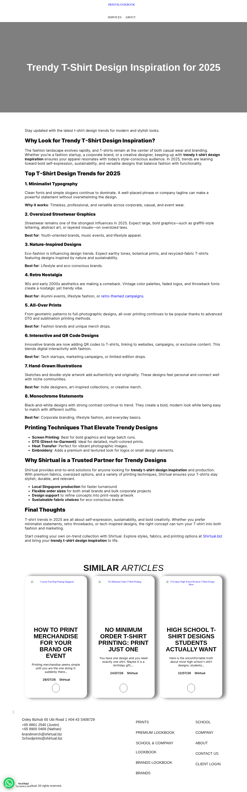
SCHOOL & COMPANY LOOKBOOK (154, 747)
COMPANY (204, 733)
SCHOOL (203, 722)
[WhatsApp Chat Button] (9, 783)
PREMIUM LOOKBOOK (155, 733)
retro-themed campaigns (122, 296)
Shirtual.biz (212, 536)
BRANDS (143, 773)
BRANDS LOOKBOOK (154, 763)
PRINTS (113, 4)
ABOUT (201, 743)
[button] (128, 4)
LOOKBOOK (126, 4)
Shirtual (64, 679)
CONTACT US (206, 753)
